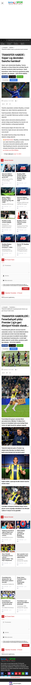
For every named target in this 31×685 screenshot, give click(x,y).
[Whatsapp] (23, 673)
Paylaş (5, 76)
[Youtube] (16, 673)
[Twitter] (5, 673)
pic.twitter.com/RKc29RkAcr (11, 150)
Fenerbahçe (12, 307)
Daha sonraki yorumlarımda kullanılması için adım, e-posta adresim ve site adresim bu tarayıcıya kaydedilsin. (16, 285)
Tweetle (13, 76)
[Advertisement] (15, 22)
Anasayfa (5, 47)
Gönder (21, 76)
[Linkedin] (12, 673)
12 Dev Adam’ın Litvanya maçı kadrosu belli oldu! (19, 40)
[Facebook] (2, 673)
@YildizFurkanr (9, 140)
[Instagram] (9, 673)
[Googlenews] (26, 673)
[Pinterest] (19, 673)
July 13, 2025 (17, 154)
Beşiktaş (11, 47)
